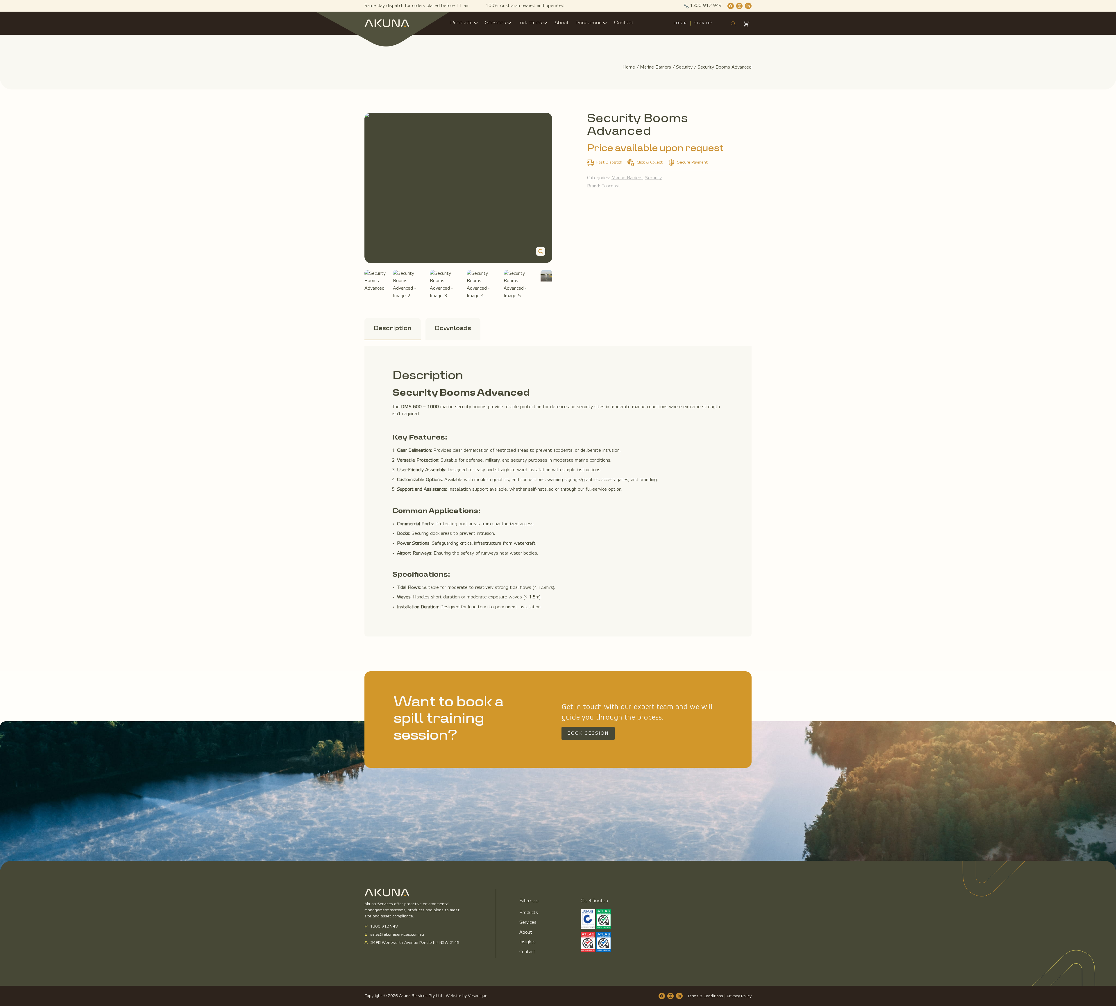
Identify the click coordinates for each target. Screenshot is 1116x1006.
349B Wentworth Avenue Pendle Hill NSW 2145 (414, 943)
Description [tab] (393, 328)
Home (629, 67)
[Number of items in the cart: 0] (746, 23)
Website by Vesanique (466, 996)
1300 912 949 (384, 926)
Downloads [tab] (453, 328)
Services (495, 23)
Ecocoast (610, 186)
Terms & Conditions (705, 996)
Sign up (703, 23)
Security (684, 67)
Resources (588, 23)
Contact (623, 23)
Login (680, 23)
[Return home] (386, 23)
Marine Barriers (655, 67)
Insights (527, 942)
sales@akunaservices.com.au (397, 935)
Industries (530, 23)
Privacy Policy (739, 996)
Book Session (588, 733)
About (561, 23)
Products (461, 23)
